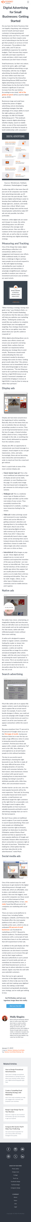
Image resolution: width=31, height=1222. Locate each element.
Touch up (15, 1178)
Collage (15, 1175)
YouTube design (15, 1184)
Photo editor (15, 1168)
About (15, 1197)
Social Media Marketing (15, 1052)
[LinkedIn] (22, 1156)
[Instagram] (15, 1149)
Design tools (15, 1172)
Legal (15, 1207)
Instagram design (15, 1188)
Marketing (15, 1050)
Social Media (21, 1050)
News (15, 1200)
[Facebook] (8, 1149)
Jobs (15, 1203)
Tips (23, 1052)
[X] (15, 1156)
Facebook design (15, 1181)
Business (10, 1050)
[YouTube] (22, 1149)
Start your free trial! (15, 1006)
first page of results (11, 734)
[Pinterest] (8, 1156)
